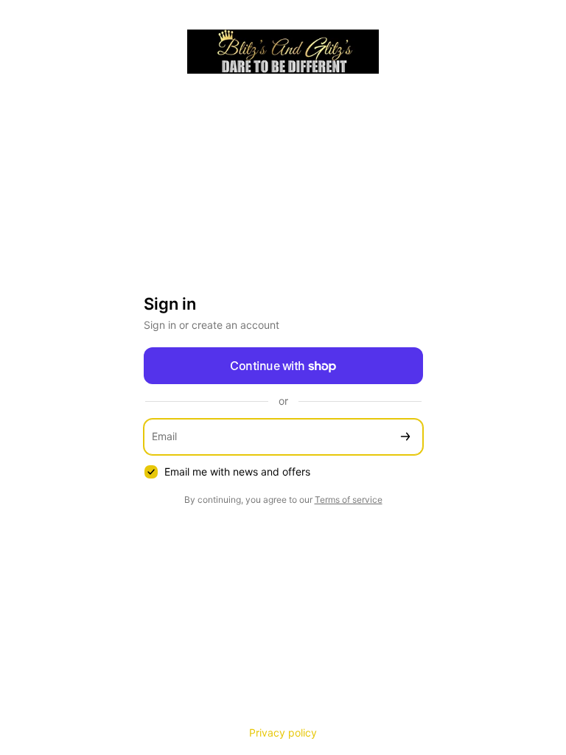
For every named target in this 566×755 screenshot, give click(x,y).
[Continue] (405, 437)
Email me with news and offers (237, 471)
